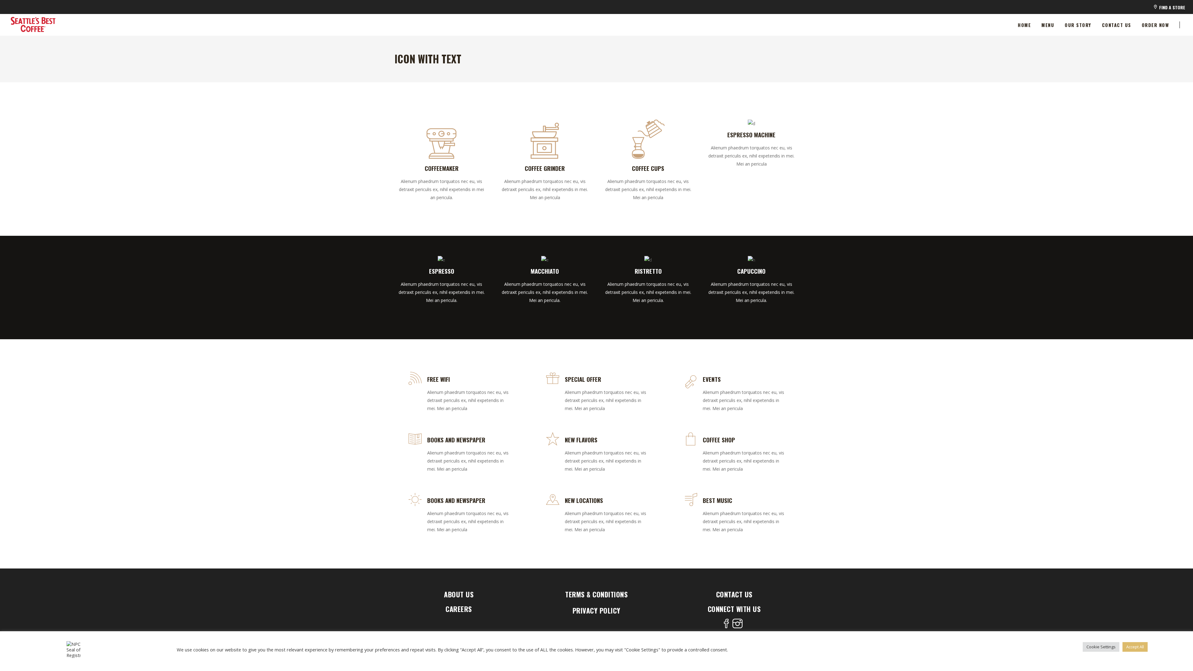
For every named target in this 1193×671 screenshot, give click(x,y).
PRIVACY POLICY (596, 610)
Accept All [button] (1135, 647)
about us (458, 594)
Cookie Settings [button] (1101, 647)
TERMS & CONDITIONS (596, 594)
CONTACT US (734, 594)
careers (459, 609)
